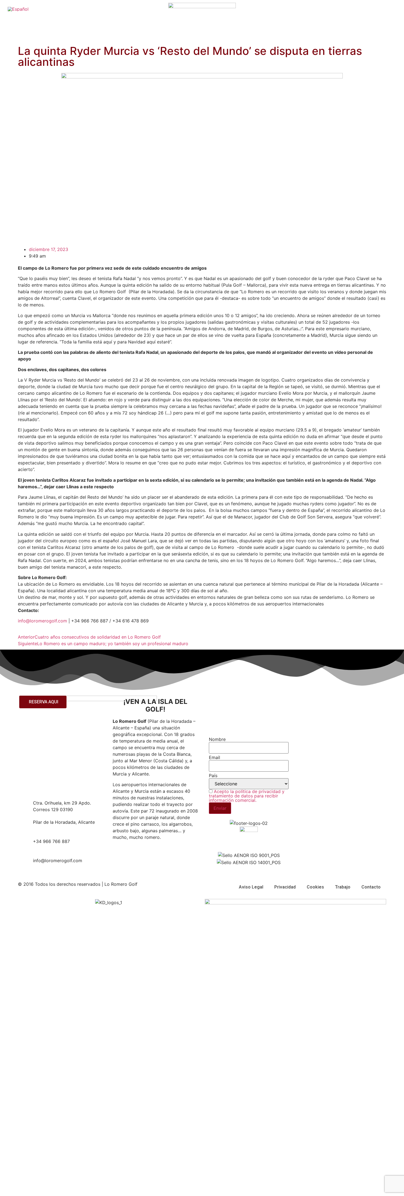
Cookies (315, 887)
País (213, 775)
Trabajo (342, 887)
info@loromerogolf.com (42, 621)
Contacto (371, 887)
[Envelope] (306, 733)
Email (214, 757)
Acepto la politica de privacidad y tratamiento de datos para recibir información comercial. (246, 796)
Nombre (217, 739)
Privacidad (285, 887)
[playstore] (306, 749)
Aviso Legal (251, 887)
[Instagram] (306, 718)
